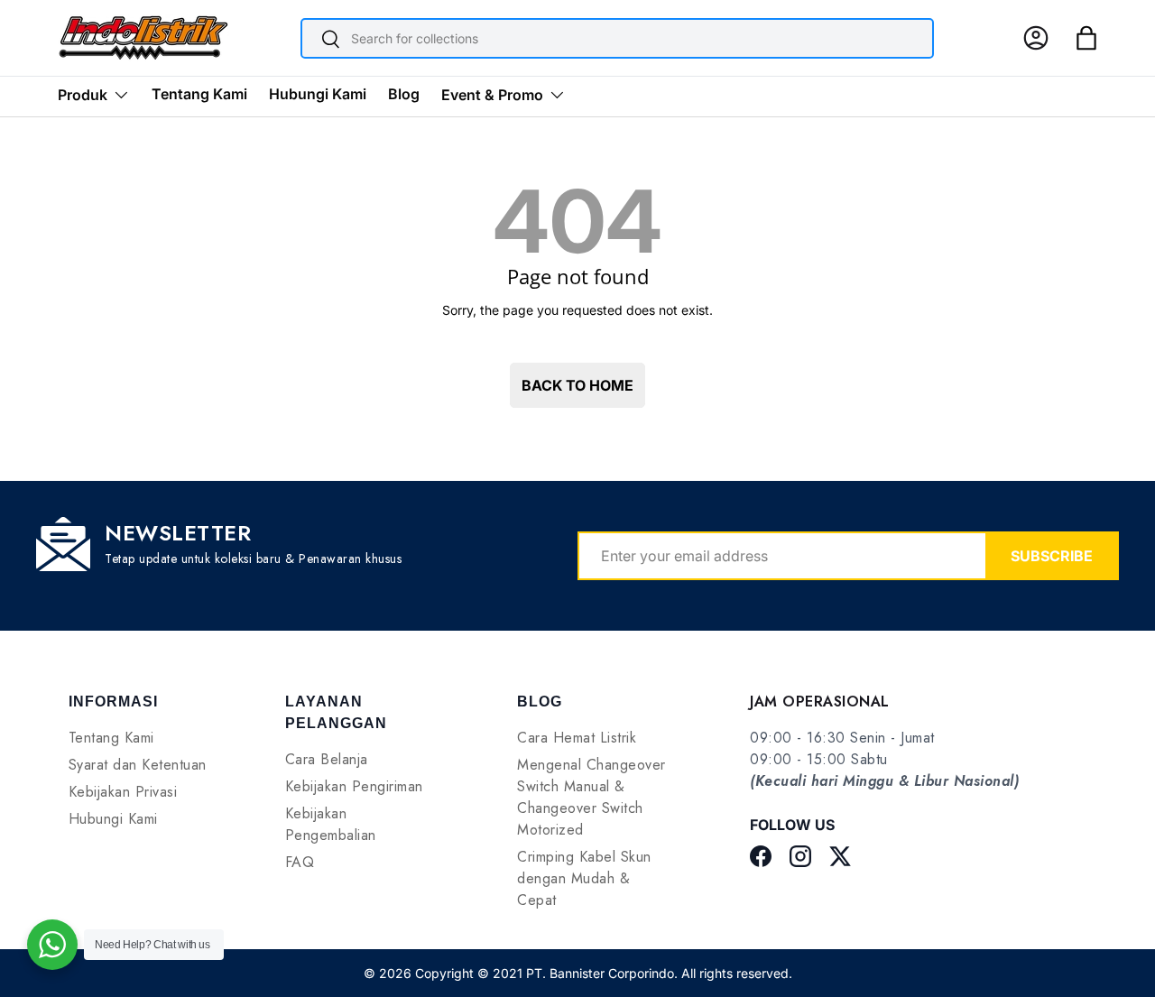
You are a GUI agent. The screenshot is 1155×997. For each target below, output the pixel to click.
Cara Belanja (326, 759)
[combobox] (617, 38)
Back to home (577, 385)
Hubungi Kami (317, 94)
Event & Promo (492, 95)
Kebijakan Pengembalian (330, 824)
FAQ (300, 862)
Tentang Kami (199, 94)
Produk (82, 95)
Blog (404, 94)
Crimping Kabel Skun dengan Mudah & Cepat (584, 878)
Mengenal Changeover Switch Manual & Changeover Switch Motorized (591, 797)
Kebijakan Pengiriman (354, 786)
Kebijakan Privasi (123, 791)
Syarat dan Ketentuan (138, 764)
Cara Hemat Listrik (576, 737)
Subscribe (1052, 556)
